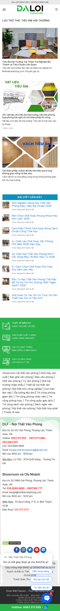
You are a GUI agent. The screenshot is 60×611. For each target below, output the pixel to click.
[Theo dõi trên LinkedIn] (43, 550)
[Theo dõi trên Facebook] (17, 550)
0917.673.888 (37, 438)
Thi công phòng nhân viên (30, 396)
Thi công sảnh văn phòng (17, 404)
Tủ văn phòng (31, 380)
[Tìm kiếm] (56, 9)
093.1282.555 (10, 442)
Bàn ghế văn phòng (21, 377)
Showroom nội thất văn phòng (20, 373)
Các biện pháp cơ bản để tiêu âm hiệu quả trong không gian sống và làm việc (27, 172)
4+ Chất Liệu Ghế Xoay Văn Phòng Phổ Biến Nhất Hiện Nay (32, 243)
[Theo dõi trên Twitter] (30, 550)
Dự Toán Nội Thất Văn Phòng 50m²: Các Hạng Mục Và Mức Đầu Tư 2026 (33, 255)
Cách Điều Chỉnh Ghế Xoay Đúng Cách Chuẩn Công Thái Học (35, 230)
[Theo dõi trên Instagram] (23, 550)
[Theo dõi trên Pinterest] (37, 550)
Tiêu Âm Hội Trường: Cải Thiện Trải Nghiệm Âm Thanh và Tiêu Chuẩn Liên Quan (26, 63)
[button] (4, 9)
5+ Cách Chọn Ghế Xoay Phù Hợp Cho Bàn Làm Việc (32, 268)
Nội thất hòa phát (47, 408)
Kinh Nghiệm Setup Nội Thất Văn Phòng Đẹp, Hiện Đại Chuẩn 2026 (31, 204)
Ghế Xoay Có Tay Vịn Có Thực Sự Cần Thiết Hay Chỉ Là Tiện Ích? (34, 297)
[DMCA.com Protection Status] (11, 542)
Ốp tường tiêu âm (24, 392)
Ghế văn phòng (11, 380)
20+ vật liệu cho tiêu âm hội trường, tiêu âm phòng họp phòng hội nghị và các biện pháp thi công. (28, 116)
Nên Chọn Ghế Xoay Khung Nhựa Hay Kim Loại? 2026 (34, 217)
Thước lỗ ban (12, 412)
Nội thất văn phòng (23, 408)
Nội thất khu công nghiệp (27, 388)
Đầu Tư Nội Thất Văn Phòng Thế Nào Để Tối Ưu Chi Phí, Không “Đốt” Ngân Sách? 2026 (34, 282)
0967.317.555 (32, 607)
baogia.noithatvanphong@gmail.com (28, 449)
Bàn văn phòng (44, 377)
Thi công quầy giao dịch (39, 400)
